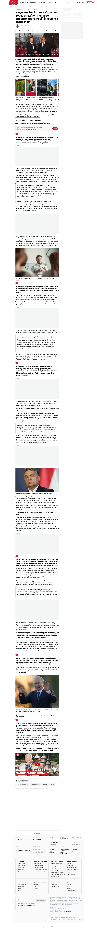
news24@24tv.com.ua (21, 840)
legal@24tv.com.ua (67, 911)
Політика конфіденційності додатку (64, 846)
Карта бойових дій (38, 865)
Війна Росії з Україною (40, 861)
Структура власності (76, 844)
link (33, 849)
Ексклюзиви (41, 2)
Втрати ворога (37, 875)
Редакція (51, 840)
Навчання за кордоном (39, 892)
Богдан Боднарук (24, 25)
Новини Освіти (38, 881)
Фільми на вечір (21, 886)
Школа (35, 886)
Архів (73, 847)
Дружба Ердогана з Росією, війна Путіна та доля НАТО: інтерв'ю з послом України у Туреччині (35, 115)
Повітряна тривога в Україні (40, 869)
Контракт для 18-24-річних (57, 870)
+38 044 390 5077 (37, 840)
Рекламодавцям (52, 849)
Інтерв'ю (23, 6)
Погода (19, 873)
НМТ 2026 (36, 888)
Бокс (68, 882)
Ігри (55, 2)
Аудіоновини (21, 871)
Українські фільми (22, 884)
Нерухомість (54, 881)
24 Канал (17, 6)
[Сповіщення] (73, 3)
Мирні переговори (38, 867)
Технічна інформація (76, 837)
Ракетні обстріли (38, 863)
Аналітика (49, 2)
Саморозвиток (37, 890)
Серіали (19, 890)
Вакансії (73, 842)
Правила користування (52, 852)
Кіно (19, 881)
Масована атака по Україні (40, 871)
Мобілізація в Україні (57, 861)
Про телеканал (52, 844)
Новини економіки (72, 861)
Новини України (32, 2)
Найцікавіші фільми (22, 882)
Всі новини (23, 2)
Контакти (74, 840)
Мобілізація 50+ (54, 867)
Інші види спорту (71, 890)
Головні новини (21, 863)
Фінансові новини (71, 867)
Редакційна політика (53, 842)
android (54, 919)
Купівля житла (54, 884)
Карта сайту (74, 849)
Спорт (68, 881)
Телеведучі (51, 847)
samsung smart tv (78, 919)
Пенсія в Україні (71, 874)
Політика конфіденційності (64, 838)
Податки (69, 872)
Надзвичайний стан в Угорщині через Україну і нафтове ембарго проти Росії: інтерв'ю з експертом (42, 6)
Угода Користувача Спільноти (64, 850)
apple (62, 919)
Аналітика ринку (54, 882)
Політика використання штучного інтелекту (64, 842)
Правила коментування (63, 853)
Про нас (51, 837)
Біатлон (69, 888)
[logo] (13, 3)
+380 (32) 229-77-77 (58, 910)
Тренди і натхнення (55, 886)
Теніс (68, 886)
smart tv (70, 919)
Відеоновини (21, 869)
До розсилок (40, 900)
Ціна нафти (70, 863)
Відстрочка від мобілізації (57, 872)
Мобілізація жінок (55, 868)
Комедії (19, 888)
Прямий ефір (21, 867)
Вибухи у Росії (37, 873)
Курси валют (70, 865)
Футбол (69, 884)
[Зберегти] (55, 30)
